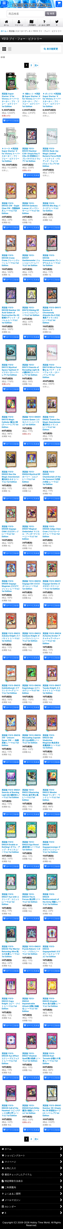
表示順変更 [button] (52, 48)
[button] (4, 4)
